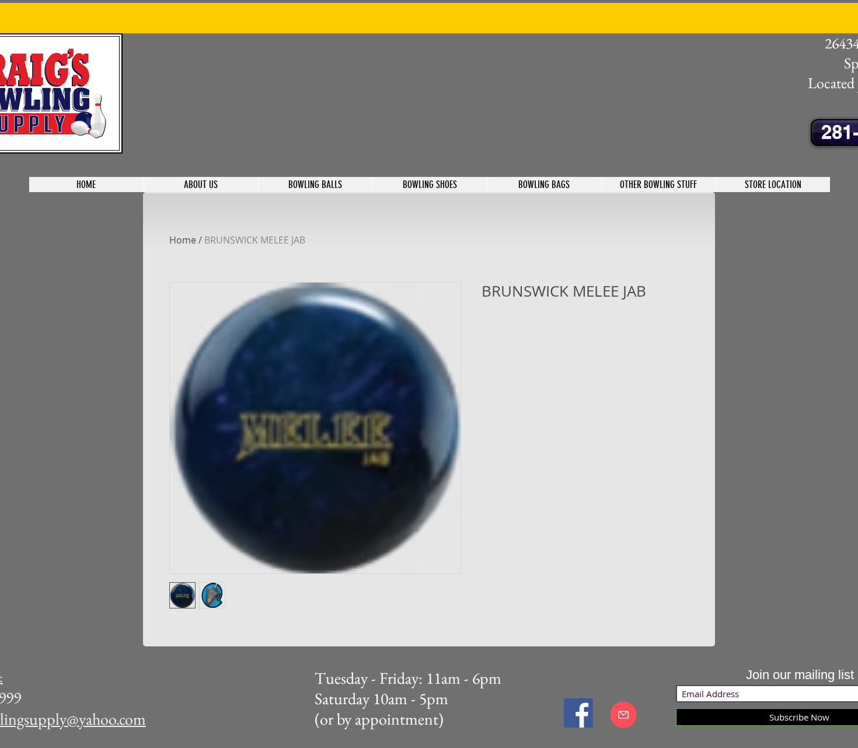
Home (182, 240)
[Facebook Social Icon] (578, 713)
